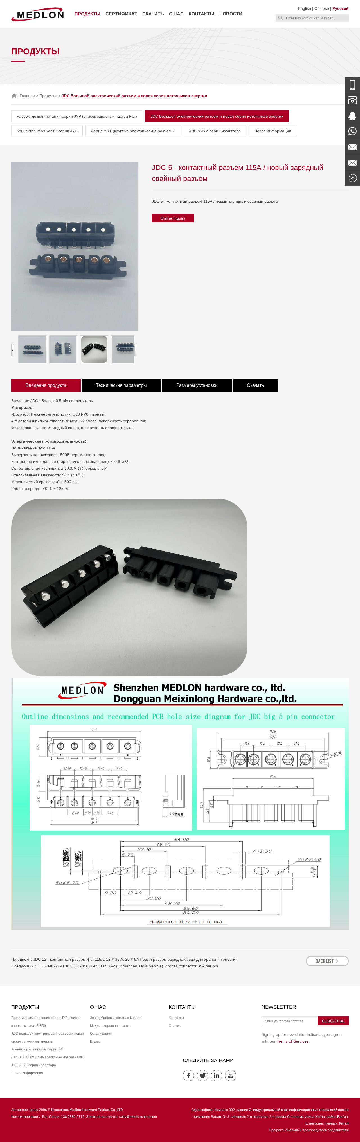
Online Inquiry (173, 218)
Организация (100, 1034)
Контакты (201, 14)
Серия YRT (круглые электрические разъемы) (133, 131)
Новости (230, 14)
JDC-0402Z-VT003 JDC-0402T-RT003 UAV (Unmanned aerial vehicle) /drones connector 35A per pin (128, 966)
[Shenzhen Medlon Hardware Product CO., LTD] (37, 21)
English (304, 8)
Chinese (321, 8)
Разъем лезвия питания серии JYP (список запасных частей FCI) (77, 116)
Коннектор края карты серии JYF (47, 131)
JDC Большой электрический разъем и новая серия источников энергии (217, 116)
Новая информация (272, 131)
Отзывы (175, 1026)
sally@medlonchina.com (138, 1117)
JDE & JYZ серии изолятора (215, 131)
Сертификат (121, 14)
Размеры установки (196, 385)
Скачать (153, 14)
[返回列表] (327, 964)
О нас (176, 14)
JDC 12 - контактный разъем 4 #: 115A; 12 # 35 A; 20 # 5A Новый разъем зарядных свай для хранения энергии (135, 959)
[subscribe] (333, 1024)
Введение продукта (46, 385)
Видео (95, 1041)
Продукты (87, 14)
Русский (340, 8)
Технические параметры (121, 385)
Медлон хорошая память (110, 1026)
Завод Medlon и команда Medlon (115, 1018)
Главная (27, 95)
